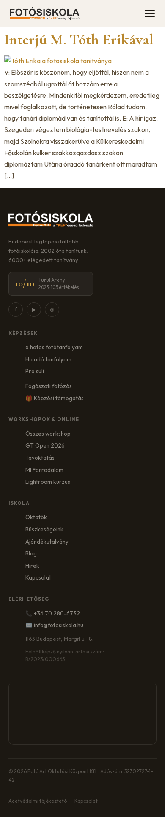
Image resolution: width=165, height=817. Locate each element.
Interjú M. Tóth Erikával (79, 39)
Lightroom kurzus (47, 481)
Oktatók (36, 517)
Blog (31, 553)
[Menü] (149, 13)
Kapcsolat (38, 577)
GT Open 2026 (45, 445)
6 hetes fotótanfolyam (54, 347)
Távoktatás (40, 457)
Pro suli (34, 371)
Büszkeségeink (44, 529)
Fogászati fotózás (48, 386)
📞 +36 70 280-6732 (52, 613)
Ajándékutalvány (47, 541)
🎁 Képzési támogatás (54, 398)
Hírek (32, 565)
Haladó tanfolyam (48, 359)
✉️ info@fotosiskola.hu (54, 625)
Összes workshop (48, 433)
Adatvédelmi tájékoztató (37, 801)
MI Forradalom (44, 469)
